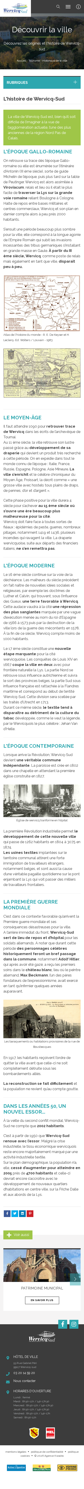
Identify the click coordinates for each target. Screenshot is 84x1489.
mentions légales (15, 1451)
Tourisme (34, 60)
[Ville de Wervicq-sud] (15, 8)
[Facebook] (62, 1324)
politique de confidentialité (47, 1451)
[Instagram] (73, 1324)
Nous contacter (24, 1381)
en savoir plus (42, 1300)
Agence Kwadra (54, 1455)
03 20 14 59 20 (24, 1373)
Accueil (21, 60)
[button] (75, 1279)
